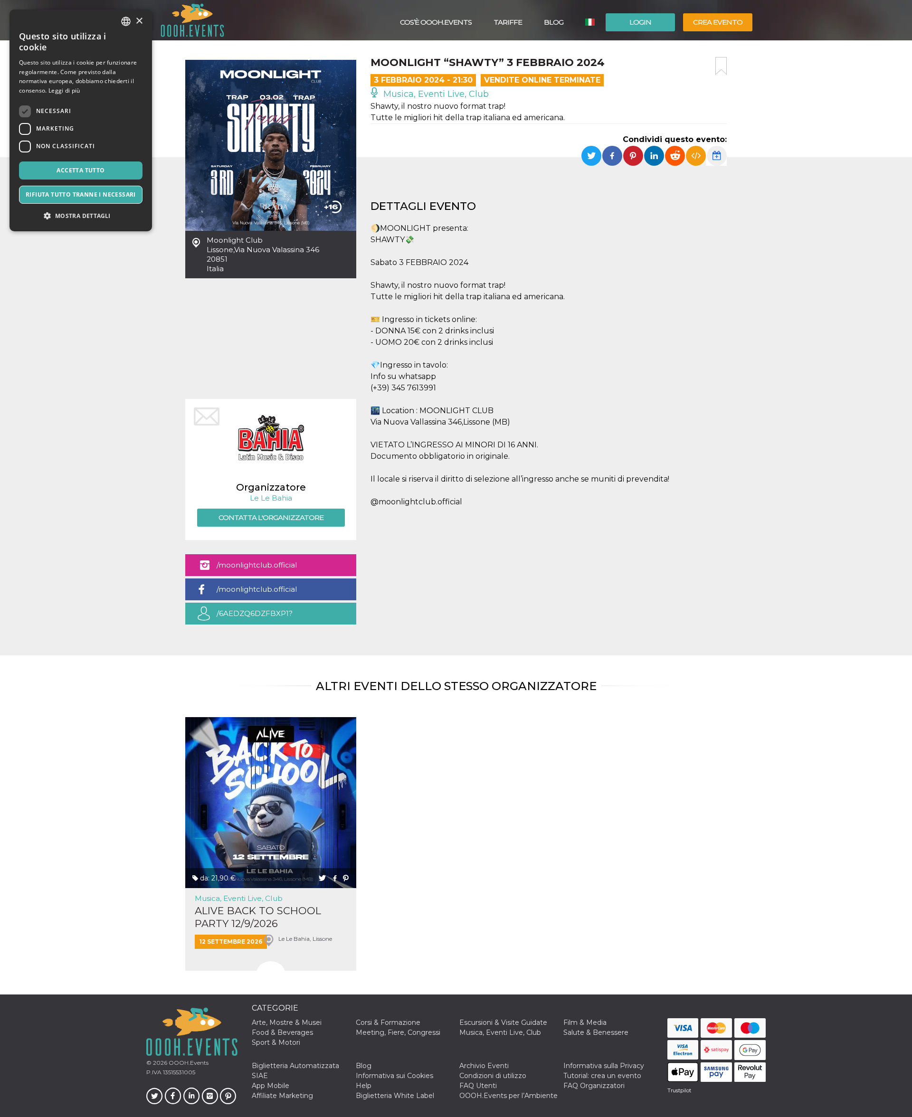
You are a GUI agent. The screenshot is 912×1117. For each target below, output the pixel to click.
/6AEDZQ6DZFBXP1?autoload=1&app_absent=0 (265, 617)
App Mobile (270, 1085)
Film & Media (585, 1022)
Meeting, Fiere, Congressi (398, 1032)
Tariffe (508, 22)
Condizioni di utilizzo (492, 1075)
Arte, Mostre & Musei (287, 1022)
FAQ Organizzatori (594, 1085)
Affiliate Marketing (282, 1095)
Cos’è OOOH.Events (436, 22)
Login (640, 22)
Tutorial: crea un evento (602, 1075)
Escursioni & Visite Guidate (503, 1022)
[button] (80, 216)
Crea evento (717, 22)
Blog (553, 22)
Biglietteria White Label (395, 1095)
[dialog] (81, 120)
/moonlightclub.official (257, 564)
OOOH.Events (188, 1062)
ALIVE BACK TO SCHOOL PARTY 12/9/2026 (258, 917)
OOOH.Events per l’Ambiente (508, 1095)
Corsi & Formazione (388, 1022)
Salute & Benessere (595, 1032)
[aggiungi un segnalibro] (721, 66)
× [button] (138, 21)
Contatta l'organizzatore (270, 517)
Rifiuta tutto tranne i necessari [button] (81, 194)
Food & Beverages (282, 1032)
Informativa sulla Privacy (603, 1065)
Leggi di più (64, 90)
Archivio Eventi (484, 1065)
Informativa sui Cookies (394, 1075)
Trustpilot (679, 1090)
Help (363, 1085)
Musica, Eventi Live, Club (435, 94)
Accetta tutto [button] (80, 170)
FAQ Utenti (478, 1085)
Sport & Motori (276, 1042)
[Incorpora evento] (696, 156)
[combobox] (126, 21)
